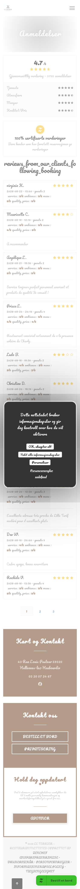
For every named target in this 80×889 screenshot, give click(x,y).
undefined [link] (41, 476)
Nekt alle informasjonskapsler (40, 454)
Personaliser (40, 462)
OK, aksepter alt (40, 446)
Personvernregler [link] (41, 470)
